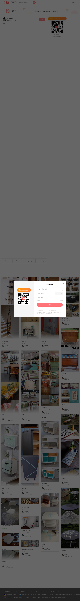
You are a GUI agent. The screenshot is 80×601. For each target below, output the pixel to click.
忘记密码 (61, 300)
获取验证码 (59, 293)
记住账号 (39, 300)
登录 (49, 305)
